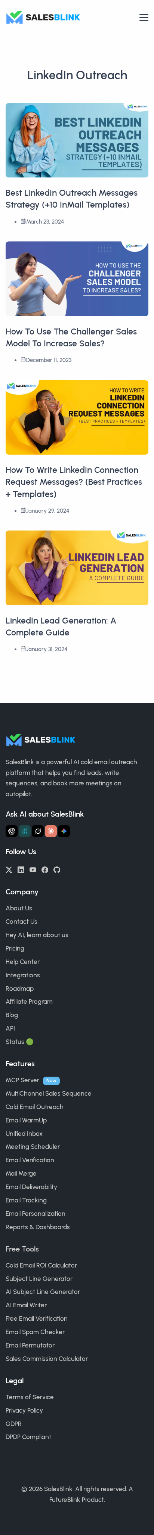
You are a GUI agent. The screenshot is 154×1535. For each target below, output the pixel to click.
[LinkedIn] (21, 869)
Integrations (23, 975)
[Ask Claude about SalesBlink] (51, 831)
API (10, 1028)
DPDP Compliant (28, 1437)
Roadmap (20, 988)
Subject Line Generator (39, 1278)
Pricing (15, 948)
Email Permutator (30, 1345)
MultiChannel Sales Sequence (49, 1093)
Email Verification (30, 1160)
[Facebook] (44, 869)
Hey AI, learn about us (37, 935)
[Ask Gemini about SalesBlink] (64, 831)
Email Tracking (26, 1200)
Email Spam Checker (35, 1332)
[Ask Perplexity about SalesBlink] (25, 831)
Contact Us (21, 921)
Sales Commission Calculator (47, 1358)
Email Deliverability (31, 1186)
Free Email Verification (37, 1318)
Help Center (23, 961)
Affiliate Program (29, 1001)
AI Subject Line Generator (43, 1291)
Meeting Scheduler (33, 1146)
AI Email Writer (26, 1305)
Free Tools (22, 1248)
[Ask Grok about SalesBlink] (38, 831)
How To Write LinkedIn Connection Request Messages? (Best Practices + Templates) (74, 482)
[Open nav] (143, 17)
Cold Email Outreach (35, 1107)
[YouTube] (33, 869)
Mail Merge (21, 1173)
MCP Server (22, 1080)
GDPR (14, 1423)
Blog (12, 1015)
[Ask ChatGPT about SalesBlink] (12, 831)
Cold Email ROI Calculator (41, 1265)
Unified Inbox (24, 1133)
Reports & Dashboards (38, 1227)
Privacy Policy (24, 1410)
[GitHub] (56, 869)
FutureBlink (64, 1499)
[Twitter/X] (9, 869)
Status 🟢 (20, 1041)
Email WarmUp (26, 1120)
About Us (19, 908)
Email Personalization (35, 1213)
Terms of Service (30, 1397)
